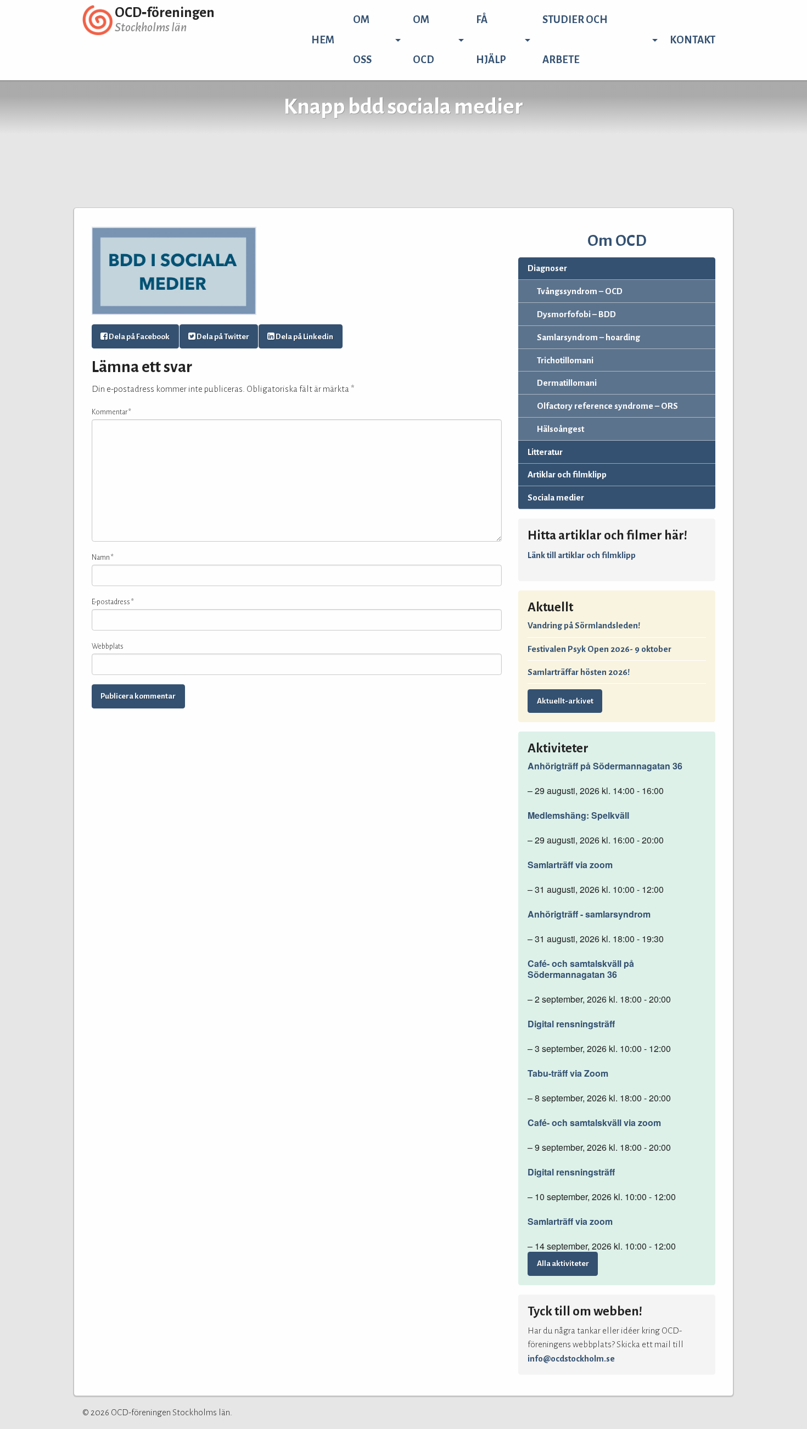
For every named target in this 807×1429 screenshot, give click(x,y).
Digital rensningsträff (571, 1024)
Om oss (362, 39)
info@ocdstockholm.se (571, 1358)
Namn (103, 557)
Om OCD (423, 39)
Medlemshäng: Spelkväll (578, 815)
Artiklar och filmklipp (567, 474)
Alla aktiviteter (563, 1263)
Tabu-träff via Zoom (568, 1073)
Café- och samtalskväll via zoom (594, 1122)
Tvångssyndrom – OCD (580, 291)
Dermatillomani (567, 382)
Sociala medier (556, 497)
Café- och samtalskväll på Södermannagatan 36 (581, 969)
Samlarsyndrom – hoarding (588, 337)
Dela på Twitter (222, 337)
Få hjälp (491, 39)
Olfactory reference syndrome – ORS (607, 405)
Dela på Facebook (139, 337)
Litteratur (545, 452)
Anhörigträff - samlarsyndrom (589, 914)
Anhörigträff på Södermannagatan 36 (605, 766)
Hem (322, 40)
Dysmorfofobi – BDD (576, 314)
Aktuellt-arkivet (565, 701)
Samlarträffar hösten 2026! (579, 672)
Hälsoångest (560, 429)
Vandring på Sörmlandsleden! (584, 625)
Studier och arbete (575, 39)
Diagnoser (547, 268)
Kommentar (111, 412)
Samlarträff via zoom (570, 864)
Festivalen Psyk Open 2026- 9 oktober (599, 649)
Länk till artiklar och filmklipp (582, 555)
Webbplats (108, 646)
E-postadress (113, 602)
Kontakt (692, 40)
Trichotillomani (565, 360)
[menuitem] (323, 40)
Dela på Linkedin (303, 337)
